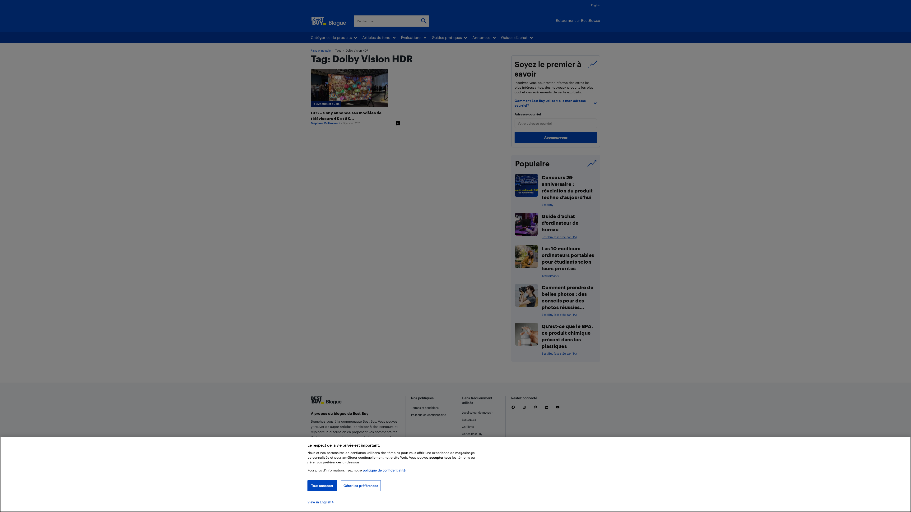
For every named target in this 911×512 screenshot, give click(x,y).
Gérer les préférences (361, 486)
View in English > (320, 502)
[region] (455, 474)
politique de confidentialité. (384, 470)
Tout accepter (322, 486)
